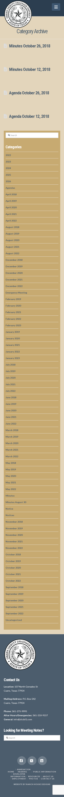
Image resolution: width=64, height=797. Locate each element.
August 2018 (12, 227)
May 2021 (11, 482)
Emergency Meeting (16, 292)
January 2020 (13, 338)
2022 (8, 155)
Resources (34, 776)
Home (11, 772)
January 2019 (13, 331)
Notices (10, 515)
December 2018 (14, 259)
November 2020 (14, 535)
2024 (8, 168)
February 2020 (13, 305)
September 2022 (14, 613)
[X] (32, 760)
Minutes (10, 495)
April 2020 (11, 207)
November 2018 (14, 521)
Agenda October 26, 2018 (29, 92)
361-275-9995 (19, 711)
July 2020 (10, 377)
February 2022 (13, 318)
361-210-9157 (40, 715)
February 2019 (13, 299)
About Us (48, 776)
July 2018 (10, 364)
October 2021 (13, 574)
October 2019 (13, 561)
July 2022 (10, 390)
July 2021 (10, 384)
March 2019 (12, 436)
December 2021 (14, 279)
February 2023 (13, 325)
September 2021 (14, 607)
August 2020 (12, 240)
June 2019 (11, 403)
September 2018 (14, 587)
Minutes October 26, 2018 (29, 46)
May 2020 (11, 476)
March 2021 (12, 449)
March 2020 (12, 443)
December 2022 (14, 286)
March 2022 (12, 456)
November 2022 (14, 548)
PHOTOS (33, 779)
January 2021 (13, 345)
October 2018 (13, 554)
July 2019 (10, 371)
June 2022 (11, 423)
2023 (8, 161)
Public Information (44, 772)
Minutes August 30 (16, 502)
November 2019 (14, 528)
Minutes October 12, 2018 (29, 69)
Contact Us (47, 779)
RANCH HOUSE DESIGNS (38, 784)
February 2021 (13, 312)
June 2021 (11, 417)
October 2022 (13, 580)
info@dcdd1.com (23, 719)
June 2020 (11, 410)
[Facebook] (21, 760)
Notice (9, 508)
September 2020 (14, 600)
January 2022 (13, 351)
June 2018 (11, 397)
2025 (8, 174)
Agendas (10, 187)
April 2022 (11, 220)
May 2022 (11, 489)
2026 (8, 181)
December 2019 (14, 266)
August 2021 (12, 246)
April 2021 (11, 214)
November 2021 (14, 541)
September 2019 (14, 593)
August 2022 (12, 253)
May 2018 (11, 462)
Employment (19, 779)
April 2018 (11, 194)
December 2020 (14, 272)
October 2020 (13, 567)
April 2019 (11, 200)
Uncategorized (14, 620)
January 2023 (13, 358)
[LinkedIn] (42, 760)
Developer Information (18, 775)
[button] (56, 7)
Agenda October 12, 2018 (29, 116)
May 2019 (11, 469)
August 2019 (12, 233)
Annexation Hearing (24, 770)
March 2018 (12, 430)
